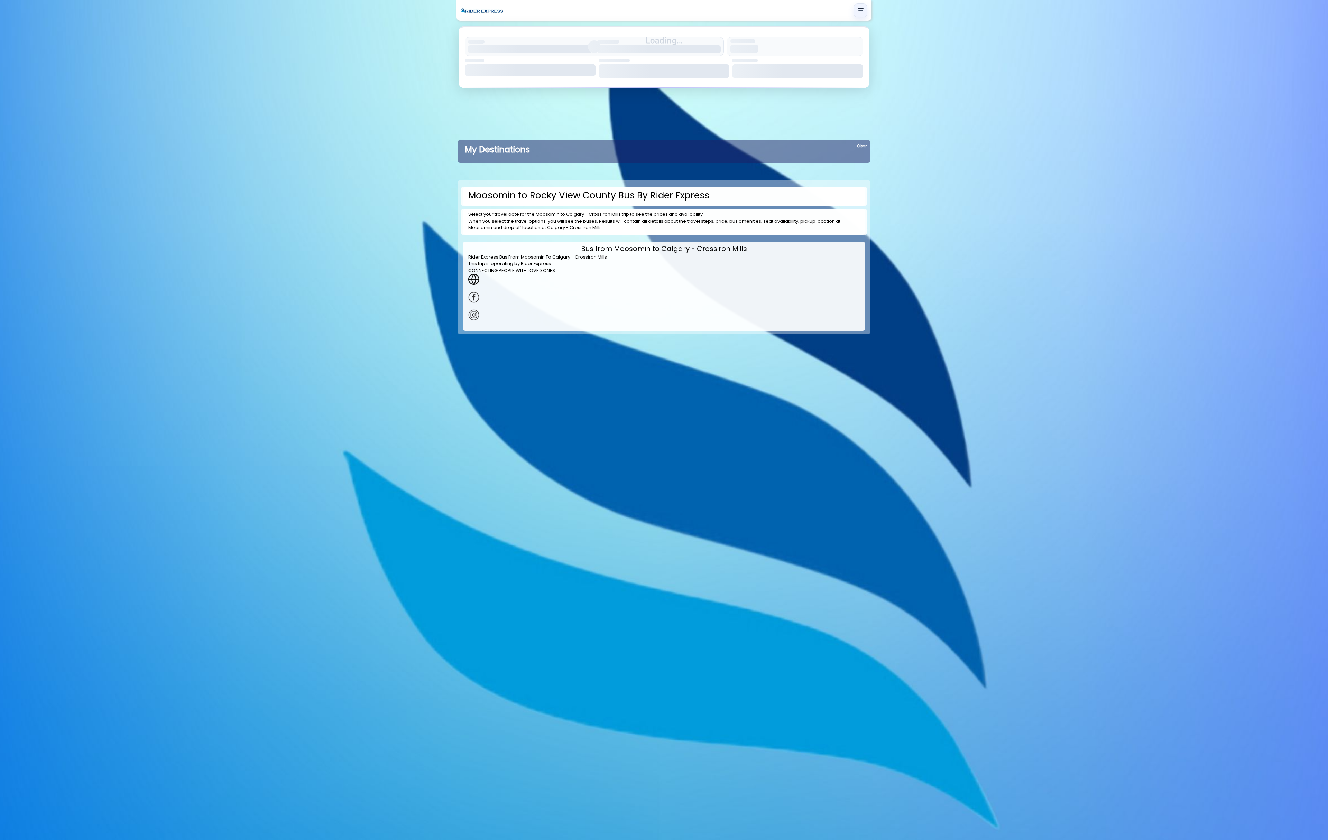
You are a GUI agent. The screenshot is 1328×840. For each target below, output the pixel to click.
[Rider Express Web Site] (664, 279)
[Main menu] (860, 10)
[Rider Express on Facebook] (664, 297)
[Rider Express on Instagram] (664, 314)
